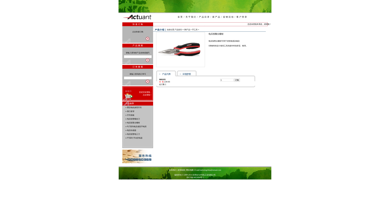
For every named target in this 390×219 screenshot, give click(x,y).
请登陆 (266, 24)
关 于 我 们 (191, 17)
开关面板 (130, 115)
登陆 (148, 95)
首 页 (180, 17)
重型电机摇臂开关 (134, 107)
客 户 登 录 (241, 17)
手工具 (195, 30)
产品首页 (178, 30)
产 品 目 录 (204, 17)
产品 (187, 30)
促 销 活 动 (228, 17)
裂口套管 (130, 111)
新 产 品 (216, 17)
